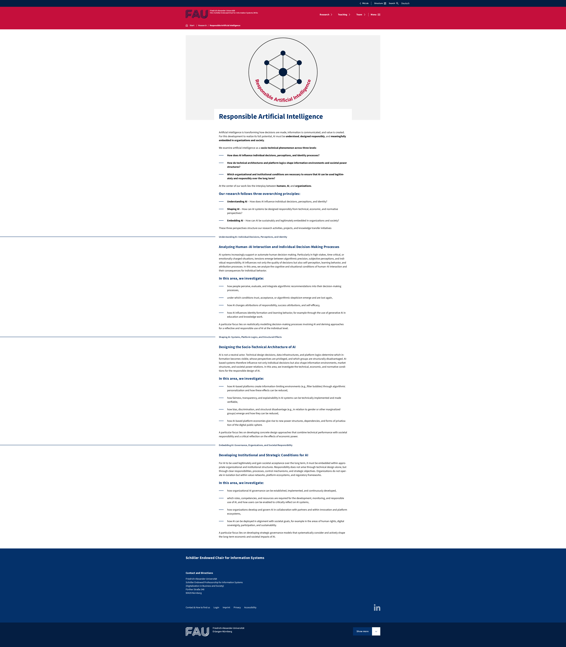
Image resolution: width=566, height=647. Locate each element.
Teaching (342, 14)
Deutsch (405, 3)
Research (324, 14)
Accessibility (250, 607)
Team (359, 14)
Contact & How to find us (198, 607)
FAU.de (365, 3)
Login (216, 607)
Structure (378, 3)
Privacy (237, 607)
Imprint (226, 607)
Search (392, 3)
